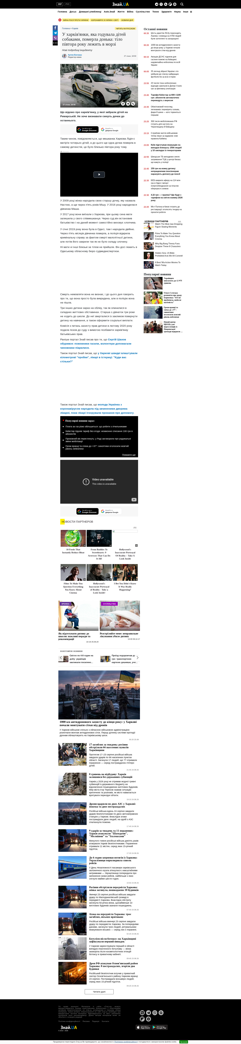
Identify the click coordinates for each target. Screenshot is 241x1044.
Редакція (95, 1021)
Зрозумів (183, 1042)
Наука (177, 11)
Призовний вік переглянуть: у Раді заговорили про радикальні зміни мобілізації (98, 440)
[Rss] (165, 4)
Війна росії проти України (75, 20)
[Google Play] (159, 1027)
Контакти (105, 1021)
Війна (130, 11)
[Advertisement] (99, 272)
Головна (62, 11)
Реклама (86, 1021)
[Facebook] (55, 27)
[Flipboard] (170, 4)
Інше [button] (186, 11)
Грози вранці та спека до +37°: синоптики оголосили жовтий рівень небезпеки (97, 447)
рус (68, 4)
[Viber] (161, 4)
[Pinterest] (174, 4)
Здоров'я (166, 11)
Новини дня (127, 20)
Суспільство (143, 11)
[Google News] (161, 1012)
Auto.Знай (109, 11)
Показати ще (129, 455)
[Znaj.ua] (120, 4)
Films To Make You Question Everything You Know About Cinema (167, 236)
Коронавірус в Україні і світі (104, 20)
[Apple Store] (143, 1027)
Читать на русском (125, 29)
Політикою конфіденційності (126, 1042)
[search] (182, 4)
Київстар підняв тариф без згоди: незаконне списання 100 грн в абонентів (99, 432)
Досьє (73, 11)
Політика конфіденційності (69, 1021)
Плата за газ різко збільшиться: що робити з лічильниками (96, 426)
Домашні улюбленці (90, 11)
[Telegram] (156, 4)
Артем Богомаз (75, 55)
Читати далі (99, 991)
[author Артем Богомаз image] (65, 56)
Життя (121, 11)
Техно (155, 11)
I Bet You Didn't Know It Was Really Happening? (125, 586)
